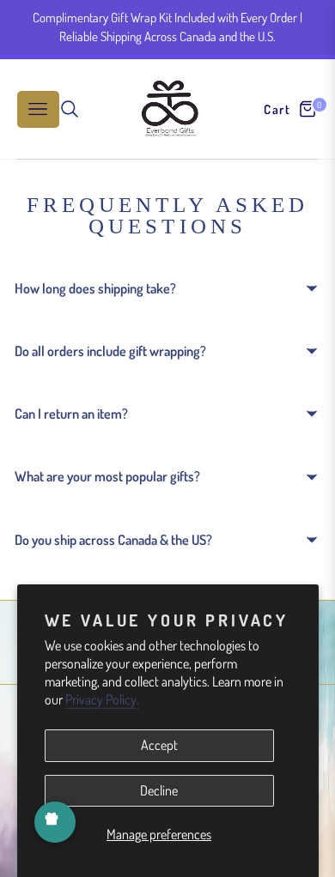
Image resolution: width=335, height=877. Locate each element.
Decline (159, 790)
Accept (159, 744)
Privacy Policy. (102, 699)
